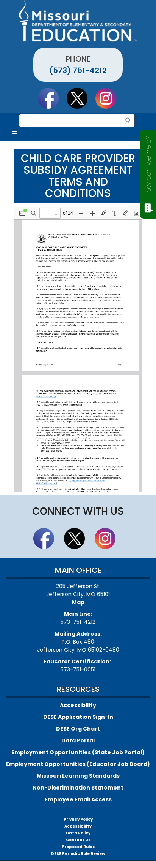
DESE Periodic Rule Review (78, 853)
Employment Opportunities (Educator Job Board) (78, 764)
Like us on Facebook (51, 98)
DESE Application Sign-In (78, 717)
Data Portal (78, 740)
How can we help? (148, 166)
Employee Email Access (78, 799)
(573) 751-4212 (78, 70)
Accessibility (78, 705)
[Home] (78, 21)
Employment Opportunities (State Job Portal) (78, 752)
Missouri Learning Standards (78, 776)
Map (78, 602)
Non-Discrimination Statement (78, 787)
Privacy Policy (78, 819)
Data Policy (78, 833)
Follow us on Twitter (80, 98)
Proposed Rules (78, 847)
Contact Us (78, 840)
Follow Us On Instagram (109, 98)
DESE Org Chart (78, 729)
